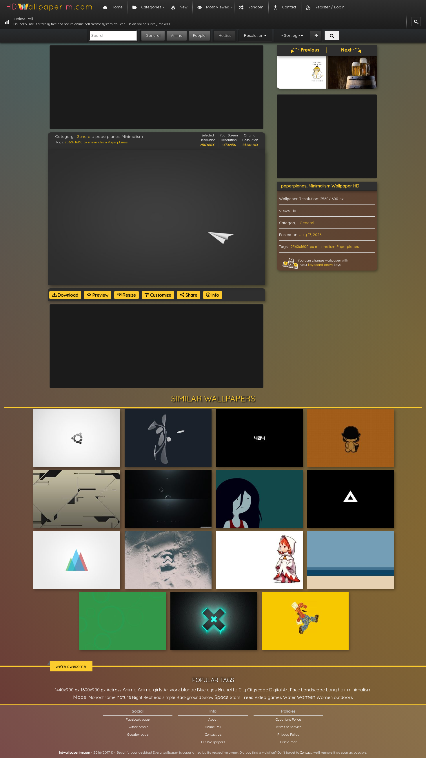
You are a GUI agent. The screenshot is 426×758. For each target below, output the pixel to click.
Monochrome (102, 697)
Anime (176, 35)
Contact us (213, 734)
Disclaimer (288, 742)
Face (295, 690)
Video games (268, 697)
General (153, 35)
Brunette (227, 689)
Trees (247, 697)
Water (289, 697)
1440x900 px (67, 690)
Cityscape (257, 690)
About (213, 719)
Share (190, 295)
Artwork (171, 690)
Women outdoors (334, 697)
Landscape (313, 690)
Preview (99, 295)
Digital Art (279, 690)
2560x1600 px (76, 142)
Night (137, 697)
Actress (114, 690)
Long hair (336, 690)
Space (221, 697)
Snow (207, 697)
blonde (188, 690)
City (242, 690)
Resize (128, 295)
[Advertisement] (156, 87)
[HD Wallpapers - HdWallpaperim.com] (49, 7)
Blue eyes (207, 690)
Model (80, 697)
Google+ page (137, 734)
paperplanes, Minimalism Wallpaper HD (320, 186)
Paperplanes (118, 142)
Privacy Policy (288, 734)
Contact (306, 752)
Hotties (225, 35)
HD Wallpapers (213, 742)
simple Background (182, 697)
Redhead (152, 697)
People (199, 35)
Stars (235, 697)
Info (214, 295)
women (306, 696)
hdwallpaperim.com (74, 752)
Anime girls (150, 689)
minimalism (97, 142)
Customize (160, 295)
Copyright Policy (288, 719)
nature (124, 697)
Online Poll (213, 727)
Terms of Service (288, 727)
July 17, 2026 (310, 234)
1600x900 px (93, 690)
